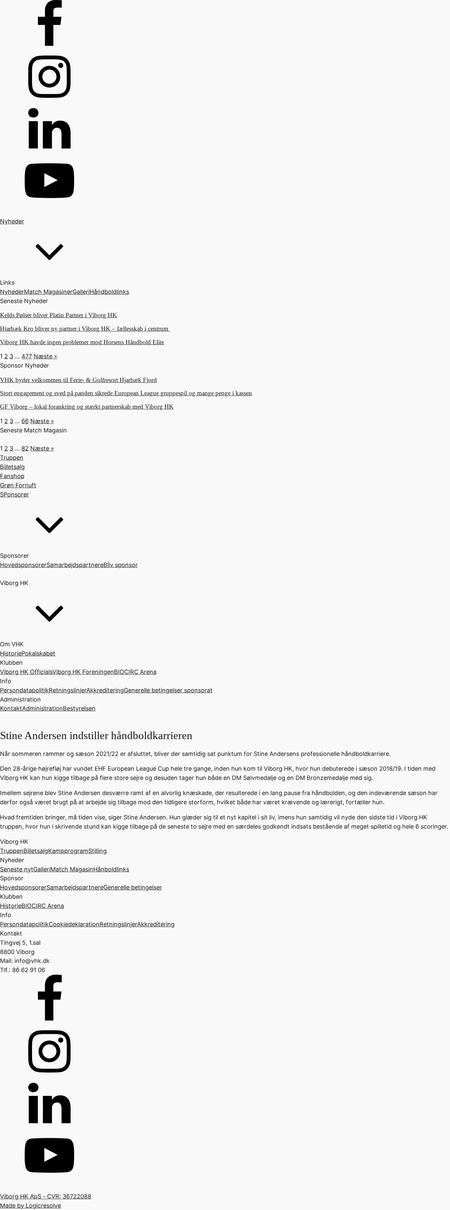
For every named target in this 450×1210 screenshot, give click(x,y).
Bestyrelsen (79, 708)
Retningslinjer (67, 690)
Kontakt (11, 708)
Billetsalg (35, 850)
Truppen (11, 850)
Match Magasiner (48, 291)
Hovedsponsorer (23, 564)
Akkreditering (105, 690)
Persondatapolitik (24, 690)
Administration (42, 708)
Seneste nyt (16, 869)
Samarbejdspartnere (74, 564)
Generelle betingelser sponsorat (168, 690)
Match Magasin (71, 869)
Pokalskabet (38, 653)
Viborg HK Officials (26, 671)
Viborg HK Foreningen (83, 671)
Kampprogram (68, 850)
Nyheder (12, 291)
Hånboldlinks (111, 869)
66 (25, 421)
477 (26, 356)
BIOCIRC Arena (135, 671)
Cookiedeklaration (74, 924)
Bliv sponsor (120, 564)
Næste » (45, 356)
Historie (10, 653)
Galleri (81, 291)
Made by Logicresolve (30, 1205)
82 (25, 448)
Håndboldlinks (109, 291)
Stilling (97, 850)
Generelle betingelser (132, 887)
